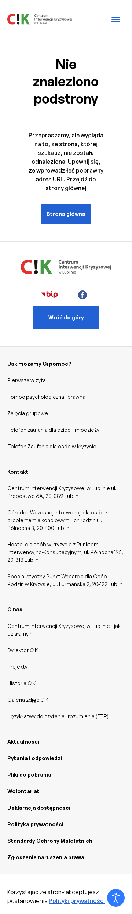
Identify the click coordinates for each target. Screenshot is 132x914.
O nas (14, 609)
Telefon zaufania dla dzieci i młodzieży (53, 430)
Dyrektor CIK (22, 650)
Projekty (17, 667)
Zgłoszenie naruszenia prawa (45, 857)
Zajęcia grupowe (27, 413)
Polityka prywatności (35, 824)
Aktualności (23, 741)
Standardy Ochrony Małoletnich (49, 841)
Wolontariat (23, 791)
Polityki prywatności (77, 900)
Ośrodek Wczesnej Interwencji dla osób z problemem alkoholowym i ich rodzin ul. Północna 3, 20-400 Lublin (57, 520)
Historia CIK (21, 683)
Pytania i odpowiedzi (34, 758)
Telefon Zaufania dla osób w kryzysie (51, 446)
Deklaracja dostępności (38, 808)
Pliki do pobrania (29, 775)
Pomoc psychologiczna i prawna (46, 397)
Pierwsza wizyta (26, 380)
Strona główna (66, 214)
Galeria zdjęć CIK (27, 700)
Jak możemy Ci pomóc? (39, 364)
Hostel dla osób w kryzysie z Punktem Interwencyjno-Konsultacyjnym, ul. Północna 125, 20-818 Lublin (65, 552)
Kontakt (18, 472)
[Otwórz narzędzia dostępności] (116, 898)
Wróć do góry (66, 317)
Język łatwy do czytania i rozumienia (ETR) (58, 716)
